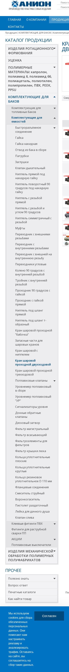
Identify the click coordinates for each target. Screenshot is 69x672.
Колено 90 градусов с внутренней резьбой (30, 272)
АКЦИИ (17, 539)
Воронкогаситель (27, 499)
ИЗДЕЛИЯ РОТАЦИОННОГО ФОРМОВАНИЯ (31, 50)
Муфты (20, 228)
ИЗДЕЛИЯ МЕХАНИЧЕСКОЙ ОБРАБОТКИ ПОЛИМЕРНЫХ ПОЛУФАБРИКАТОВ (30, 555)
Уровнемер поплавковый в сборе (33, 388)
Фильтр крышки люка (30, 451)
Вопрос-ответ (18, 585)
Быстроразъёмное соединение (28, 129)
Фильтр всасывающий (31, 435)
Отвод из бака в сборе (30, 150)
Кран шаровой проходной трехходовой (33, 372)
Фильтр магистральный (32, 429)
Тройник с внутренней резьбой (31, 282)
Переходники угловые (30, 264)
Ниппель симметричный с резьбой (33, 220)
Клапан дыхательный (30, 168)
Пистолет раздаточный (31, 505)
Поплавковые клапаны (31, 380)
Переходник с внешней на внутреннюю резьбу (33, 256)
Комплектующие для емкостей (27, 119)
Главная (14, 20)
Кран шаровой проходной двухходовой (33, 362)
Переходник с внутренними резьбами (32, 246)
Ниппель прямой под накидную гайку (30, 176)
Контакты (16, 27)
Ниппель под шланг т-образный (30, 322)
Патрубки (22, 156)
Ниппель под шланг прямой (29, 312)
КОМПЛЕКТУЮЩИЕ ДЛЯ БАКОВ (28, 99)
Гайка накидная (26, 144)
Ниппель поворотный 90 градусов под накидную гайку (32, 188)
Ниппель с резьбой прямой (28, 200)
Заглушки (21, 162)
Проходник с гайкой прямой (29, 302)
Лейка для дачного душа (32, 511)
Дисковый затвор (27, 423)
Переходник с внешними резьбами (32, 236)
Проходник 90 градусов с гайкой (32, 292)
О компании (36, 20)
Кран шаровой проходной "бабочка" (33, 332)
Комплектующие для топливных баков (26, 110)
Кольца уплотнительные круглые (32, 469)
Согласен (49, 616)
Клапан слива (24, 517)
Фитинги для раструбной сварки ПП (29, 531)
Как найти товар (19, 599)
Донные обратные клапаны (28, 415)
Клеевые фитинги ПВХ (27, 524)
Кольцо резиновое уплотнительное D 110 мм (33, 479)
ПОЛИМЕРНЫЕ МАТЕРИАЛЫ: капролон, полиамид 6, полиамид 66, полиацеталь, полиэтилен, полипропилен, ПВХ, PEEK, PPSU (30, 78)
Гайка (19, 138)
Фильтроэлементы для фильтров (31, 443)
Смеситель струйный (29, 493)
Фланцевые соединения (32, 487)
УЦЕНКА (15, 60)
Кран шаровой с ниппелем (26, 352)
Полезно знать (18, 578)
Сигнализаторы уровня (31, 407)
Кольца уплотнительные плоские (32, 459)
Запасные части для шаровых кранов (28, 342)
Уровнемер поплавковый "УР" (33, 398)
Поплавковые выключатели (31, 545)
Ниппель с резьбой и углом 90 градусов (29, 210)
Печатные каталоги (22, 592)
